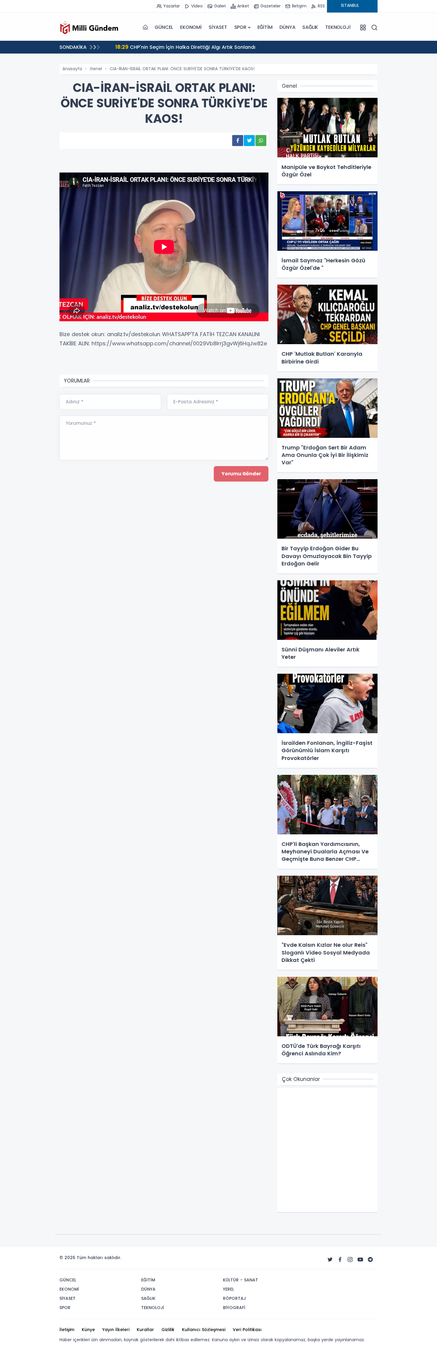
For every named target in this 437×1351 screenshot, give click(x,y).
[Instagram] (350, 1259)
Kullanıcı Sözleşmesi (203, 1330)
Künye (88, 1330)
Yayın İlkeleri (115, 1330)
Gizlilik (168, 1330)
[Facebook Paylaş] (237, 140)
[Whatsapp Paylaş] (260, 140)
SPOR (240, 27)
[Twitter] (330, 1259)
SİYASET (218, 27)
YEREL (228, 1289)
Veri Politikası (247, 1330)
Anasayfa (72, 69)
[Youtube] (360, 1259)
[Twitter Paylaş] (249, 140)
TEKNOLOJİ (337, 27)
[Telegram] (370, 1259)
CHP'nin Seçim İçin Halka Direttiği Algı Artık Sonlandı (185, 47)
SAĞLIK (310, 27)
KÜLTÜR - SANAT (240, 1280)
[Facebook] (340, 1259)
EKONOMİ (191, 27)
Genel (96, 69)
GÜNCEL (164, 27)
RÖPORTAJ (234, 1298)
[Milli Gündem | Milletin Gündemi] (89, 27)
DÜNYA (287, 27)
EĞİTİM (265, 27)
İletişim (66, 1330)
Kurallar (145, 1330)
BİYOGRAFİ (234, 1308)
